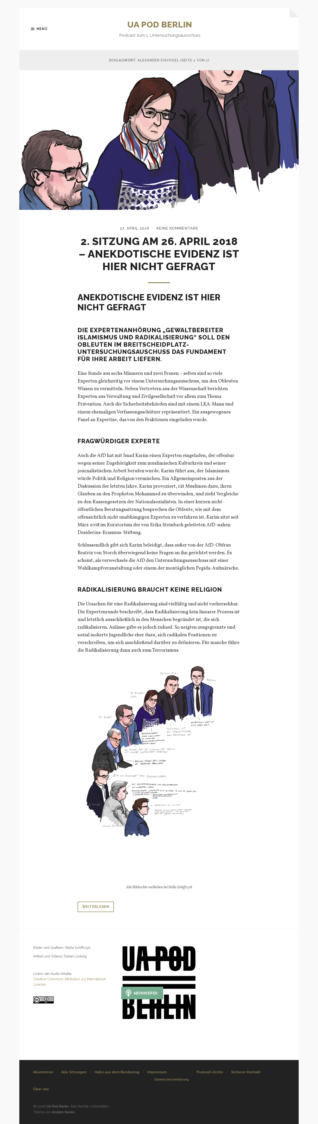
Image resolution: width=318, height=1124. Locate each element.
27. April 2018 (134, 228)
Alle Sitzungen (74, 1072)
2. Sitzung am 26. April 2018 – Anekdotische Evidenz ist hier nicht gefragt (159, 254)
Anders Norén (63, 1112)
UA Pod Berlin (159, 24)
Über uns (41, 1089)
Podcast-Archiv (209, 1072)
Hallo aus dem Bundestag (117, 1072)
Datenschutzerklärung (172, 1079)
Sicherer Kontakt (245, 1072)
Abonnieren (43, 1072)
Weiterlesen (95, 907)
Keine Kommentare (177, 228)
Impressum (157, 1072)
